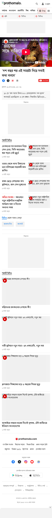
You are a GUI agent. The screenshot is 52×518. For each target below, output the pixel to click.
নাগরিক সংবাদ (8, 444)
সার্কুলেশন (30, 486)
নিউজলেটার (29, 490)
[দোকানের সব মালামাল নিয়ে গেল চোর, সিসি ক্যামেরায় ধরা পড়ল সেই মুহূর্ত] (39, 151)
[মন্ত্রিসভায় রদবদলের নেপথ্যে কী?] (26, 291)
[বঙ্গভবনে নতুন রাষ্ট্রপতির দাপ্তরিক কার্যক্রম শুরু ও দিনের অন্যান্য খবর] (39, 202)
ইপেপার (25, 449)
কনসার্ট (20, 224)
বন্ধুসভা (7, 449)
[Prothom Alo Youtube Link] (33, 462)
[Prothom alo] (12, 3)
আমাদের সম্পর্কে (8, 486)
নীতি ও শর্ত (41, 486)
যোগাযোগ (18, 490)
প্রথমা (32, 449)
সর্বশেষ (4, 11)
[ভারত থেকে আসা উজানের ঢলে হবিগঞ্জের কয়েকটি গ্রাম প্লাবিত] (39, 168)
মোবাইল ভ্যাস (40, 449)
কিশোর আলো (20, 444)
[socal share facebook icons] (4, 81)
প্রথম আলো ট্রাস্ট (41, 444)
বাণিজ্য (32, 11)
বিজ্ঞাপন (20, 486)
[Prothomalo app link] (17, 476)
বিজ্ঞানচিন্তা (30, 444)
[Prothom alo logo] (26, 439)
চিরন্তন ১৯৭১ (16, 449)
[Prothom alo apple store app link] (35, 476)
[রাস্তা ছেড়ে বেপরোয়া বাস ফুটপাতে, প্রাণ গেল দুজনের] (39, 186)
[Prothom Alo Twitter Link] (21, 462)
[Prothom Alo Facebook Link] (14, 462)
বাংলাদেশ (12, 11)
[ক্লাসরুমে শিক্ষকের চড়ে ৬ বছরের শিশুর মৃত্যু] (26, 368)
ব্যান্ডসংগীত (8, 224)
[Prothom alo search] (36, 3)
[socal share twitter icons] (9, 81)
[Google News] (38, 462)
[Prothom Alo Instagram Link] (27, 462)
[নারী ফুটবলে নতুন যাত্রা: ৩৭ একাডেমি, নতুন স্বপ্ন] (26, 329)
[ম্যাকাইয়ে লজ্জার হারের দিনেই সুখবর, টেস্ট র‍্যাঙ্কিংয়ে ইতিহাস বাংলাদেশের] (26, 407)
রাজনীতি (21, 11)
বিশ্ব (27, 11)
